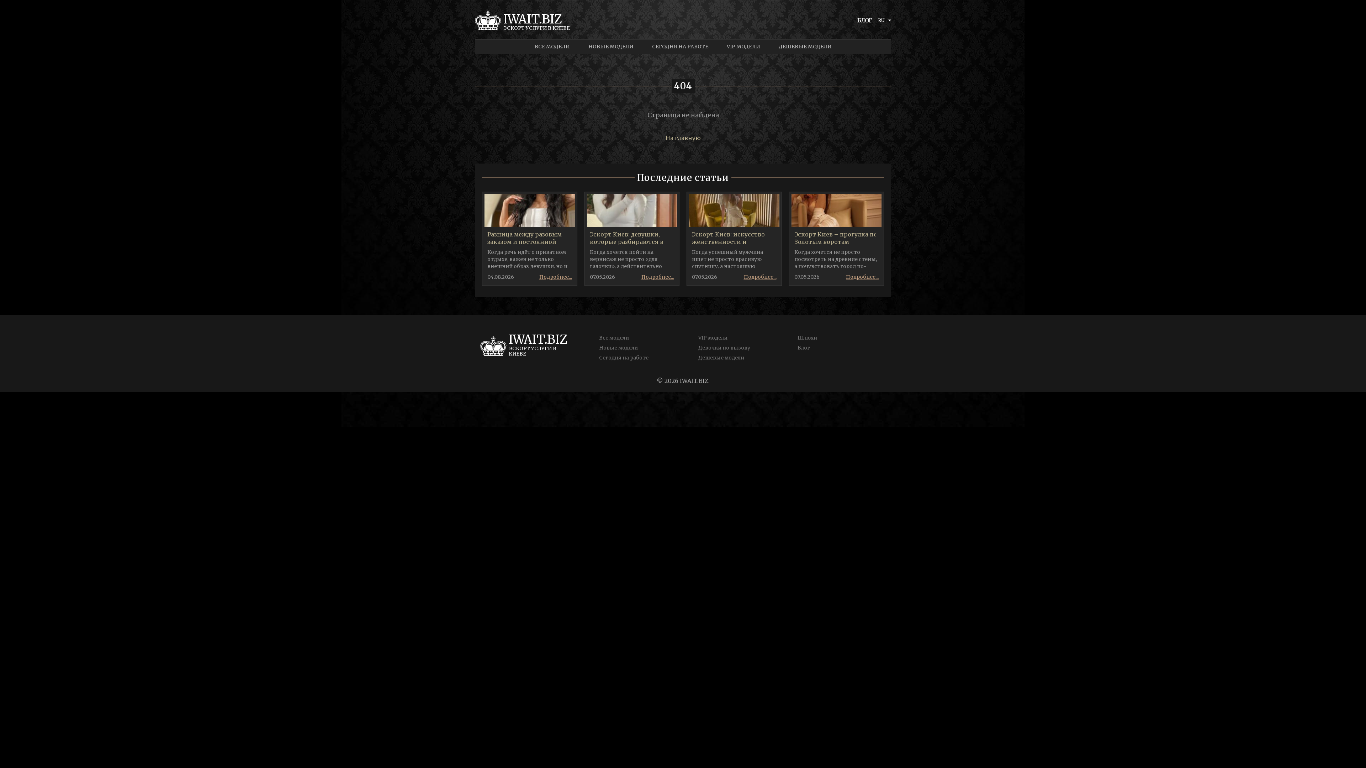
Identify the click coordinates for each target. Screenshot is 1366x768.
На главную (683, 138)
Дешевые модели (805, 46)
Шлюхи (807, 338)
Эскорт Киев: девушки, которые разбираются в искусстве (626, 242)
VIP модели (743, 46)
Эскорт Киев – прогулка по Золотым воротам (835, 238)
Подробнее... (555, 277)
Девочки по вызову (724, 348)
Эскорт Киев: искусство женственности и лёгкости (728, 242)
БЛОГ (864, 20)
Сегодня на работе (680, 46)
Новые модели (611, 46)
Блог (804, 348)
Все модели (552, 46)
